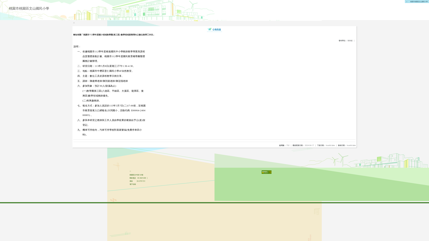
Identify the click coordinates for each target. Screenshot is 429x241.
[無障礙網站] (266, 173)
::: (406, 2)
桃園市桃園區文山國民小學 (419, 2)
